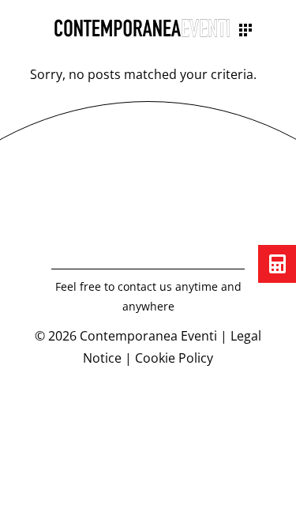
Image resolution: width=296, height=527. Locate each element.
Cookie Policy (174, 358)
